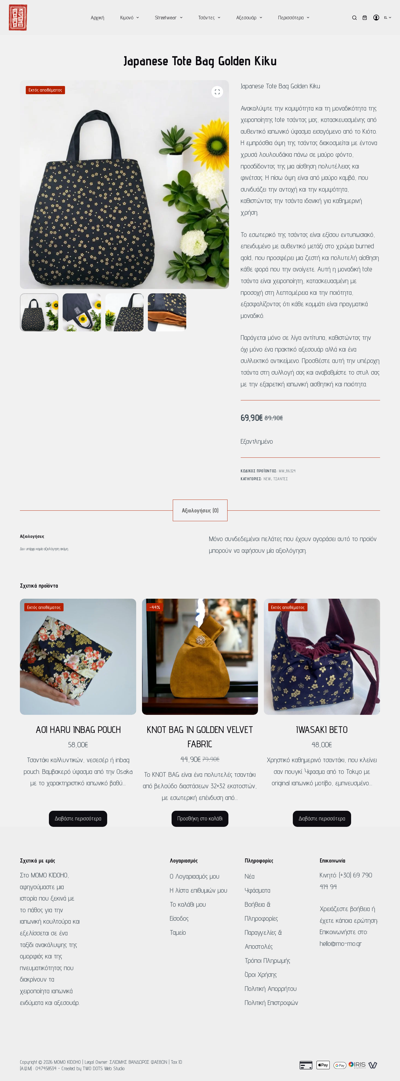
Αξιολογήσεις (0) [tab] (200, 510)
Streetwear (166, 17)
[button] (387, 17)
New (267, 478)
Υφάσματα (257, 890)
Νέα (249, 876)
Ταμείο (178, 932)
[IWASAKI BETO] (322, 657)
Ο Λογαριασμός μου (194, 876)
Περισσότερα (291, 17)
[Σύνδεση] (376, 17)
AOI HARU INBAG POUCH (78, 729)
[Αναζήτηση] (354, 18)
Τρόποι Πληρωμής (267, 960)
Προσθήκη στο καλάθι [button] (200, 818)
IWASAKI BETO (322, 729)
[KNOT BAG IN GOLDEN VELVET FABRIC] (200, 657)
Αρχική (97, 17)
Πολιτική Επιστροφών (271, 1002)
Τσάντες (207, 17)
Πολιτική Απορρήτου (271, 988)
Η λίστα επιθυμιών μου (198, 890)
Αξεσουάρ (246, 17)
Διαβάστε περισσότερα (78, 818)
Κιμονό (126, 17)
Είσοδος (179, 918)
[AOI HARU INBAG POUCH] (78, 657)
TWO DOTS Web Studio (104, 1068)
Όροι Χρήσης (261, 974)
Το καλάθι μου (188, 904)
